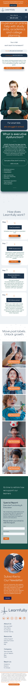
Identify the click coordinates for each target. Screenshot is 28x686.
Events (5, 642)
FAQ (5, 644)
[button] (26, 3)
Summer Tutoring (8, 631)
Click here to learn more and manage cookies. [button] (9, 682)
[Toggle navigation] (25, 10)
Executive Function (9, 640)
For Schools (7, 667)
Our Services (7, 629)
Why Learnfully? (8, 626)
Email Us (6, 666)
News (5, 657)
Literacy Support (8, 639)
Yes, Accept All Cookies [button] (14, 684)
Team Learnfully (8, 651)
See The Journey (14, 362)
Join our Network (8, 653)
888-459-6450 (14, 18)
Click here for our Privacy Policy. (15, 681)
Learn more (13, 5)
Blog (5, 655)
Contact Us (7, 664)
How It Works (7, 628)
